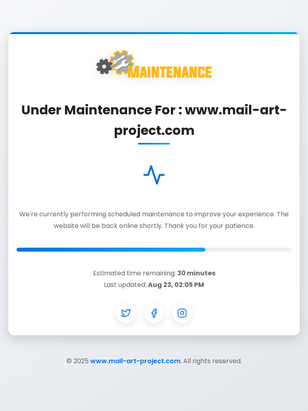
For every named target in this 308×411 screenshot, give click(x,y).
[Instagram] (182, 313)
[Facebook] (154, 313)
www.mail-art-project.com (135, 361)
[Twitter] (126, 313)
